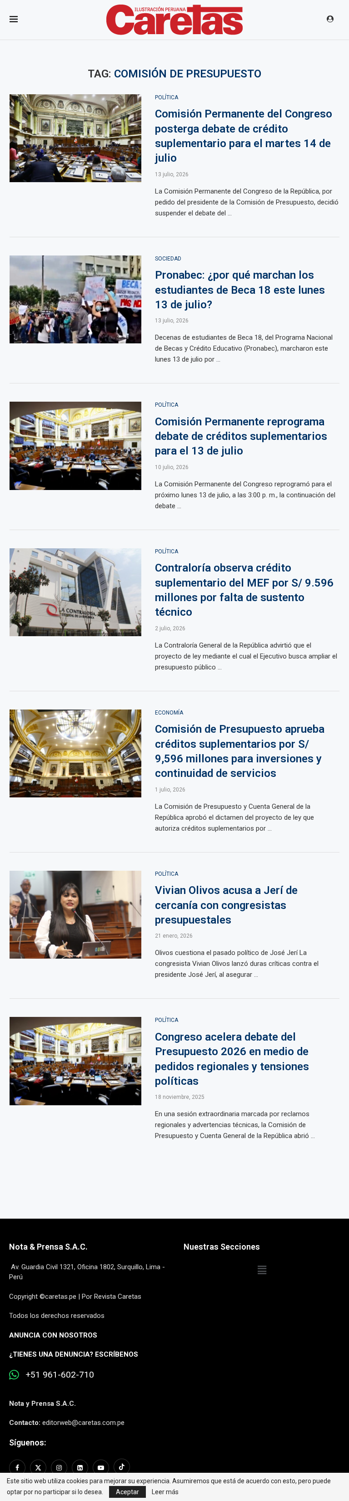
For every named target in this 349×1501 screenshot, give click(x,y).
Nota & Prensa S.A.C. (48, 1246)
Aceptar (127, 1492)
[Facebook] (18, 1468)
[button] (261, 1270)
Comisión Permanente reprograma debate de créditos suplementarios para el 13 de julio (241, 436)
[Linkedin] (80, 1468)
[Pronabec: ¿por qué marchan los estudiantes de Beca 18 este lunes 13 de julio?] (75, 299)
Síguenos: (27, 1442)
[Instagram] (59, 1468)
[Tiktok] (121, 1468)
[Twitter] (38, 1468)
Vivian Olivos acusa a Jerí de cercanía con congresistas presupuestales (226, 905)
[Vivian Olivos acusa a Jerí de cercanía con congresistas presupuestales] (75, 915)
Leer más (165, 1492)
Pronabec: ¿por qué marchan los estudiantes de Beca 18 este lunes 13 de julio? (240, 290)
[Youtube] (100, 1468)
